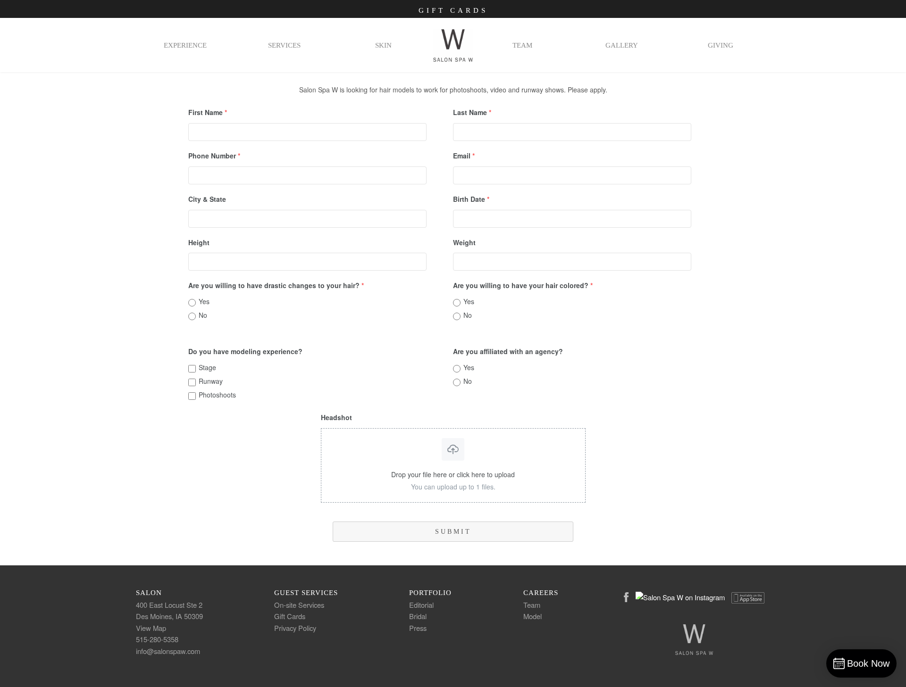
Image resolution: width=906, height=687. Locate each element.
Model (532, 616)
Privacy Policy (295, 628)
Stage (207, 367)
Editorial (421, 605)
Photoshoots (217, 394)
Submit (453, 531)
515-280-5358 (157, 639)
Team (531, 605)
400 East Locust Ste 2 (169, 605)
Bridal (418, 616)
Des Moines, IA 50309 (169, 616)
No (203, 315)
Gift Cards (453, 10)
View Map (151, 628)
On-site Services (299, 605)
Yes (204, 301)
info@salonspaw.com (168, 651)
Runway (211, 381)
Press (418, 628)
